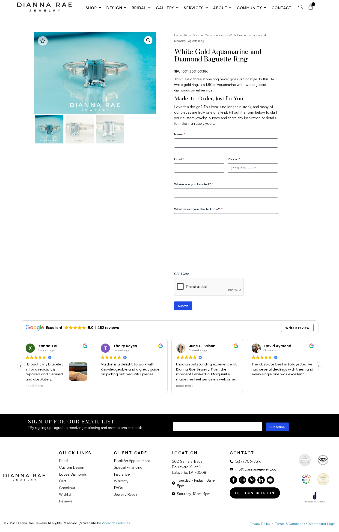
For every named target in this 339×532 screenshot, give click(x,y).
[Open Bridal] (149, 7)
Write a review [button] (297, 327)
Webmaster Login (322, 523)
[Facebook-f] (233, 480)
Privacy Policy (261, 523)
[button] (148, 40)
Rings (188, 35)
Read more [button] (34, 386)
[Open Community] (265, 7)
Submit (183, 306)
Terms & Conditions (290, 523)
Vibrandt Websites (116, 523)
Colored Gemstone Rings (210, 35)
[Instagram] (242, 480)
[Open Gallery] (177, 7)
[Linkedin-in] (261, 480)
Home (177, 35)
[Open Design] (125, 7)
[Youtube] (270, 480)
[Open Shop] (100, 7)
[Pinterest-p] (252, 480)
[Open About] (230, 7)
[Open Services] (206, 7)
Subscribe (277, 427)
